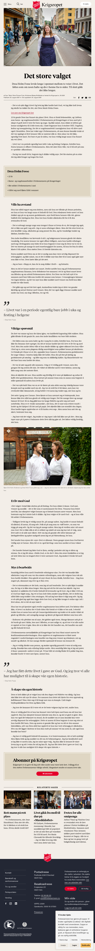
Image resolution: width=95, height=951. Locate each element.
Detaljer (63, 945)
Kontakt (8, 873)
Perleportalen (10, 892)
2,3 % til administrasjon (24, 928)
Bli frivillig (84, 889)
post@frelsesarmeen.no (50, 898)
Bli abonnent (47, 774)
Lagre (74, 945)
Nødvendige (64, 940)
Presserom (38, 912)
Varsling (8, 898)
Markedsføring (86, 940)
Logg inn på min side (73, 908)
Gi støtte (70, 889)
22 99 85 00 (46, 895)
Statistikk (74, 940)
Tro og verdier (11, 886)
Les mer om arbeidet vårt (77, 881)
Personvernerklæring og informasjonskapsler (18, 934)
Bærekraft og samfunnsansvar (11, 879)
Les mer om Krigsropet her (22, 112)
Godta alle (86, 945)
